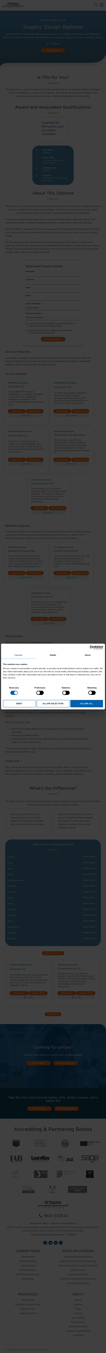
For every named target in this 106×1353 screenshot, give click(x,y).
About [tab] (87, 655)
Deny (19, 703)
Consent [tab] (18, 655)
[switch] (40, 693)
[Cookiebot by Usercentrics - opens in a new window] (91, 648)
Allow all (86, 703)
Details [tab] (53, 655)
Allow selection (53, 703)
